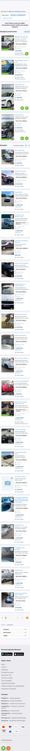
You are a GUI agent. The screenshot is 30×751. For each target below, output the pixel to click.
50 (29, 145)
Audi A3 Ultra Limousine (21, 263)
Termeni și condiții (6, 678)
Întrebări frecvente (7, 672)
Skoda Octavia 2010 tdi (21, 358)
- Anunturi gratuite (10, 698)
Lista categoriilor (6, 680)
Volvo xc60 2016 (19, 150)
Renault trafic (19, 570)
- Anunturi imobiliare (11, 701)
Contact (3, 667)
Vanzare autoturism (20, 335)
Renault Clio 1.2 (19, 525)
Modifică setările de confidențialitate (12, 686)
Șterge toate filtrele (7, 18)
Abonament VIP (6, 675)
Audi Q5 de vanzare (20, 171)
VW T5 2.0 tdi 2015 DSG (21, 381)
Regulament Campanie (8, 689)
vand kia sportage (20, 429)
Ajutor (3, 664)
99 (17, 618)
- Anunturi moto (10, 711)
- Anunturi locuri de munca (13, 703)
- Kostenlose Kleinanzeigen (13, 720)
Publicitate (4, 670)
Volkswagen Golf (19, 84)
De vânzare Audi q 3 (20, 476)
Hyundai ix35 (18, 192)
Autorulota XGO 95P (20, 314)
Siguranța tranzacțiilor (8, 683)
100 (22, 618)
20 (26, 145)
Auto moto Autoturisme (17, 15)
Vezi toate (26, 31)
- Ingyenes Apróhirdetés (13, 718)
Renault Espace (19, 115)
